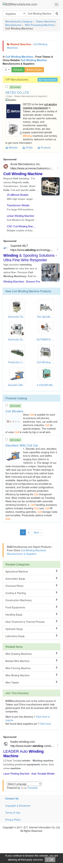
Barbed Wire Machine (17, 661)
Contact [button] (16, 86)
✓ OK (50, 859)
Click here (45, 723)
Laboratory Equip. (15, 636)
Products (45, 147)
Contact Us (12, 798)
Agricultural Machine (16, 571)
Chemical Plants (14, 586)
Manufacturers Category (18, 21)
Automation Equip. (15, 578)
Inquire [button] (19, 69)
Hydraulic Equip (14, 629)
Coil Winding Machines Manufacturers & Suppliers (26, 551)
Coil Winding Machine (34, 60)
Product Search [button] (49, 79)
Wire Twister (12, 682)
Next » (37, 532)
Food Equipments (15, 607)
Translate (32, 787)
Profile (29, 147)
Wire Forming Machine (18, 668)
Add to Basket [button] (35, 69)
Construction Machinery (18, 600)
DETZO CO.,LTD (17, 92)
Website (13, 147)
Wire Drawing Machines (18, 653)
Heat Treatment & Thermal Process (25, 621)
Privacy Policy (12, 819)
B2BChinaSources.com (20, 546)
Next (21, 133)
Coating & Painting (15, 593)
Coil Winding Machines (19, 56)
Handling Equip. (14, 614)
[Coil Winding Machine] (13, 111)
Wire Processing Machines (39, 25)
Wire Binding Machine (17, 675)
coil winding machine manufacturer (40, 105)
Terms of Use (12, 812)
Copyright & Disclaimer (17, 805)
